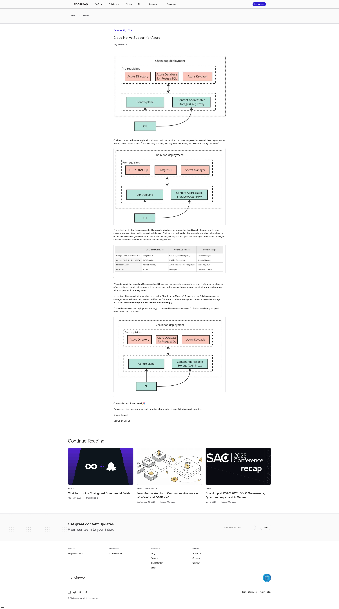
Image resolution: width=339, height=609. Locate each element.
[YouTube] (85, 592)
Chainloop (118, 140)
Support (155, 558)
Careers (196, 558)
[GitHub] (74, 592)
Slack (153, 567)
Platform (98, 4)
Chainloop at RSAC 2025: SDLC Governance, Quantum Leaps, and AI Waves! (235, 495)
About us (196, 553)
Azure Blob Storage (179, 299)
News (86, 15)
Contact (196, 563)
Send (265, 527)
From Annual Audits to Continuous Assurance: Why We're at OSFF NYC (167, 495)
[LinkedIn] (69, 592)
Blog (140, 4)
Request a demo (75, 553)
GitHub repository (186, 409)
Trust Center (157, 563)
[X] (80, 592)
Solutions (113, 4)
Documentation (116, 553)
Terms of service (249, 592)
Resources (154, 4)
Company (171, 4)
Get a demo (259, 4)
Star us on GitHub (121, 420)
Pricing (129, 4)
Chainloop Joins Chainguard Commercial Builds (99, 493)
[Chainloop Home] (81, 4)
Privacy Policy (265, 592)
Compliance (150, 488)
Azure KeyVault (138, 290)
